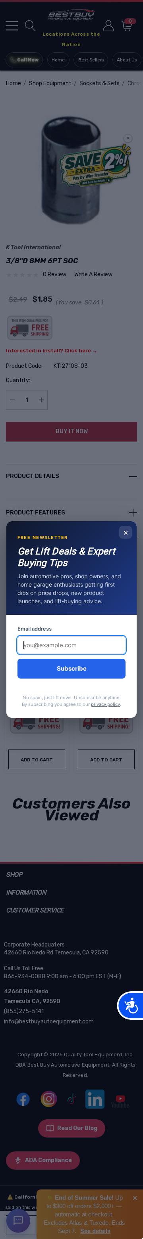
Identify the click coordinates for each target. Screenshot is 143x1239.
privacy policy (105, 704)
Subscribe (72, 668)
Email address (34, 628)
